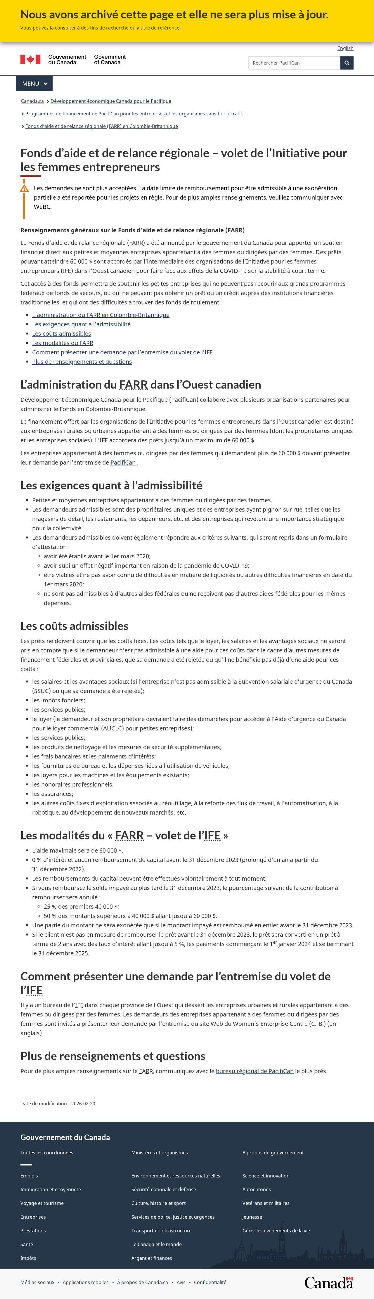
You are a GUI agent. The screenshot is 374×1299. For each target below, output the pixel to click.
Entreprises (33, 1217)
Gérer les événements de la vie (276, 1230)
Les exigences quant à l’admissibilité (81, 324)
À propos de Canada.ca (142, 1282)
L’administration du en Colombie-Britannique (100, 315)
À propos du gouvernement (273, 1152)
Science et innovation (266, 1175)
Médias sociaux (37, 1282)
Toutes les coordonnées (46, 1152)
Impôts (28, 1258)
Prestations (33, 1230)
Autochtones (257, 1189)
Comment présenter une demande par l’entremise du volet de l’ (122, 352)
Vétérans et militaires (266, 1203)
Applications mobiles (86, 1282)
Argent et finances (151, 1258)
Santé (26, 1244)
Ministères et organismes (159, 1152)
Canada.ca (32, 101)
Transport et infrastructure (161, 1230)
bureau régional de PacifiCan (255, 1071)
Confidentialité (210, 1282)
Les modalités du (62, 343)
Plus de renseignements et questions (82, 362)
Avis (181, 1282)
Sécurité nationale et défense (163, 1189)
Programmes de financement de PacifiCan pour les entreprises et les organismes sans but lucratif (133, 113)
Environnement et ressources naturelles (175, 1175)
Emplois (29, 1175)
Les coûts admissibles (61, 333)
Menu (37, 83)
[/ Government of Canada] (73, 60)
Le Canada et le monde (156, 1244)
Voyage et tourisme (42, 1203)
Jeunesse (252, 1217)
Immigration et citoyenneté (50, 1189)
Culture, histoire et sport (158, 1203)
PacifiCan (123, 462)
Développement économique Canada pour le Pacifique (111, 101)
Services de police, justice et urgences (173, 1217)
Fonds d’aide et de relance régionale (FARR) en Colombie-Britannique (101, 126)
